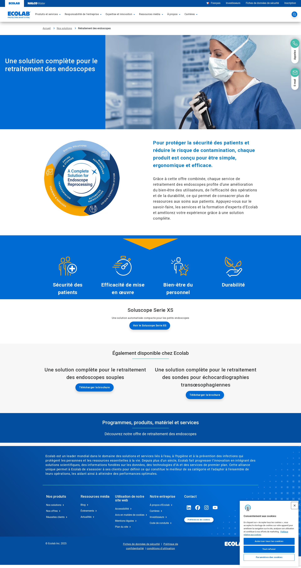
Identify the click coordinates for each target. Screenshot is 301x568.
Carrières (154, 510)
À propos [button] (172, 14)
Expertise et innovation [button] (119, 14)
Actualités (86, 516)
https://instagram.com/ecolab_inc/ (206, 507)
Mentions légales (124, 520)
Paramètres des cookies (269, 557)
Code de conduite (159, 523)
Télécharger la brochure (94, 387)
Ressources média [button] (149, 14)
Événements (87, 510)
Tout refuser (269, 549)
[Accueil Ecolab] (19, 15)
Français (215, 3)
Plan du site (121, 526)
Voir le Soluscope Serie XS (149, 325)
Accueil (47, 28)
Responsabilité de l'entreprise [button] (82, 14)
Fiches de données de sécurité (262, 3)
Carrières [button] (190, 14)
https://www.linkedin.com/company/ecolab (189, 507)
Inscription (290, 3)
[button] (60, 14)
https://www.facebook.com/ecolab (198, 507)
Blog (83, 504)
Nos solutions (64, 28)
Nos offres (52, 510)
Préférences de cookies (199, 520)
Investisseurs (233, 3)
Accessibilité (122, 508)
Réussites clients (55, 517)
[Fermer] (294, 505)
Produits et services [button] (46, 14)
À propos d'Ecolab (160, 504)
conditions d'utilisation (161, 548)
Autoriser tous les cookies (269, 541)
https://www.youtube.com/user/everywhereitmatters (215, 507)
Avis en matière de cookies (129, 514)
